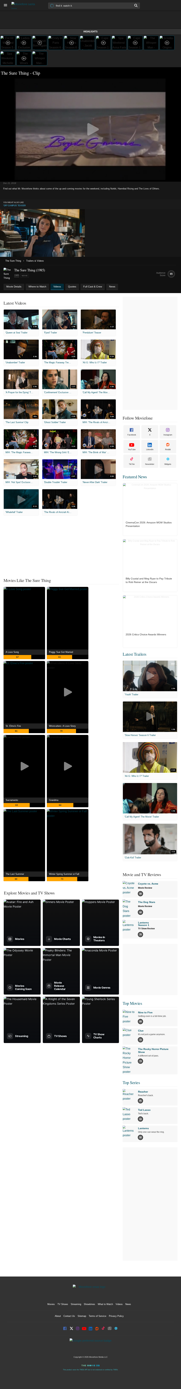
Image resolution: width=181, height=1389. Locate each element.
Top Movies (132, 1003)
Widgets (167, 464)
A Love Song (12, 652)
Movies (51, 1304)
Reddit (168, 449)
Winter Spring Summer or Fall (64, 874)
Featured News (135, 477)
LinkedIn (149, 449)
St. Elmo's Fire (13, 726)
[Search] (136, 5)
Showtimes (89, 1304)
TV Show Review (146, 928)
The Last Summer (15, 874)
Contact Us (69, 1316)
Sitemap (82, 1316)
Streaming (76, 1304)
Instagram (168, 435)
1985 (16, 275)
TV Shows (62, 1304)
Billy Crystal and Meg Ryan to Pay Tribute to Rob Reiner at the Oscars (149, 580)
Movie (25, 276)
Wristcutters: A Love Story (62, 726)
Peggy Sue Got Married (61, 652)
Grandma (53, 800)
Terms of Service (97, 1316)
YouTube (132, 449)
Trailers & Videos (35, 260)
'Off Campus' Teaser (14, 205)
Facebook (131, 435)
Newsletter (149, 464)
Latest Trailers (134, 654)
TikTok (132, 464)
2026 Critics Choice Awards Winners (146, 634)
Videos (119, 1304)
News (128, 1304)
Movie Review (145, 888)
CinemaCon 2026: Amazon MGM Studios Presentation (149, 524)
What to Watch (105, 1304)
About (58, 1316)
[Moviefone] (24, 5)
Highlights (90, 31)
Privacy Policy (116, 1316)
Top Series (131, 1082)
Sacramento (12, 800)
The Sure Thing (13, 260)
